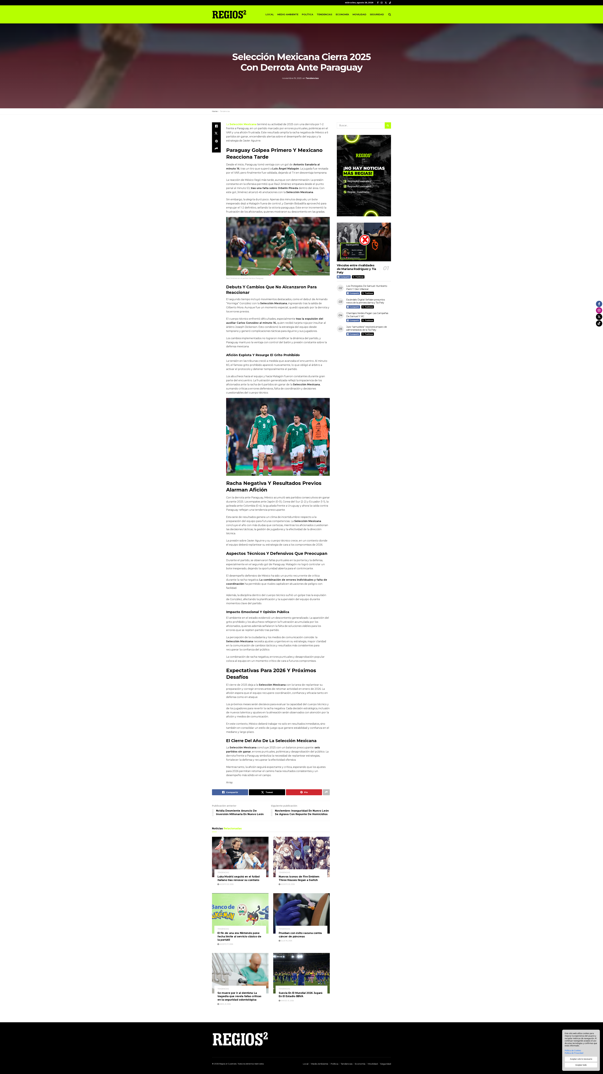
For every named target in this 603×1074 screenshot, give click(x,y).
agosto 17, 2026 (226, 944)
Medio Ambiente (287, 14)
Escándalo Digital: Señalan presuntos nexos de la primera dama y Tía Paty (365, 301)
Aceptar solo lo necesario (581, 1059)
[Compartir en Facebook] (216, 126)
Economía (342, 14)
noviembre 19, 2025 (292, 78)
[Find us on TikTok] (390, 3)
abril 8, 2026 (225, 1004)
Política (307, 14)
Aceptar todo (581, 1065)
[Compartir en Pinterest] (216, 141)
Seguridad (377, 14)
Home (214, 111)
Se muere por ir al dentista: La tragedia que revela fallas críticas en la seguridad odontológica (239, 996)
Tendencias (324, 14)
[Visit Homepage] (229, 14)
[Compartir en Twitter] (216, 133)
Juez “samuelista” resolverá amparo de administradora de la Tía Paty (366, 328)
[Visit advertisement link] (364, 175)
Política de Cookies (573, 1050)
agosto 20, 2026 (226, 884)
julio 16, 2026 (286, 941)
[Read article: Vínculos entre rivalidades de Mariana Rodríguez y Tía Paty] (364, 242)
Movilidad (359, 14)
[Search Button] (389, 14)
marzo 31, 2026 (287, 1000)
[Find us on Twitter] (386, 3)
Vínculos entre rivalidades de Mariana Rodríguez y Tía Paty (356, 269)
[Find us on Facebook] (377, 3)
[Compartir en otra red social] (216, 149)
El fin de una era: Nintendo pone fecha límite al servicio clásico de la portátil (239, 936)
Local (270, 14)
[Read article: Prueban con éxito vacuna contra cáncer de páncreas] (301, 913)
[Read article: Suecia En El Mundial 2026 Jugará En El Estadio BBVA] (301, 973)
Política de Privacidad (574, 1053)
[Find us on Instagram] (382, 3)
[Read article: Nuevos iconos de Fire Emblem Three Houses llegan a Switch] (301, 857)
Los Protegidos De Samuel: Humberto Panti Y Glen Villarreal (366, 288)
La (241, 124)
